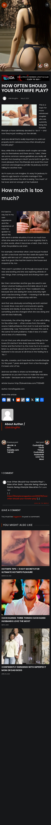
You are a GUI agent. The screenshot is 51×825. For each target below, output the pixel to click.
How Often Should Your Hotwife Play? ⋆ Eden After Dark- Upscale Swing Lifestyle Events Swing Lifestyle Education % (27, 484)
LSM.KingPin (13, 98)
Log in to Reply (41, 503)
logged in (17, 516)
